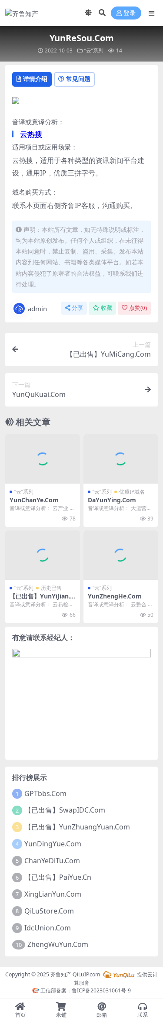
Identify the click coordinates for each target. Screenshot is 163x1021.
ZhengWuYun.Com (57, 944)
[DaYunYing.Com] (120, 459)
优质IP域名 (132, 491)
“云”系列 (93, 50)
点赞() (138, 308)
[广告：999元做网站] (15, 103)
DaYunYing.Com (112, 500)
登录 (129, 13)
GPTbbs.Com (45, 793)
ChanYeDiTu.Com (52, 860)
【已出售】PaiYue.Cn (57, 877)
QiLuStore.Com (49, 911)
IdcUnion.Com (47, 928)
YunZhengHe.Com (115, 596)
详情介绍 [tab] (35, 79)
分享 (77, 308)
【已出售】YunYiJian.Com (42, 600)
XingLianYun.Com (52, 894)
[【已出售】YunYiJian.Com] (42, 555)
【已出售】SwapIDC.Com (64, 810)
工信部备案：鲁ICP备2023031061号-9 (85, 990)
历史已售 (51, 588)
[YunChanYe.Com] (42, 459)
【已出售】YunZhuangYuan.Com (77, 827)
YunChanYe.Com (34, 500)
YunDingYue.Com (52, 844)
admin (37, 308)
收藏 (106, 308)
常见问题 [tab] (78, 79)
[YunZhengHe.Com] (120, 555)
